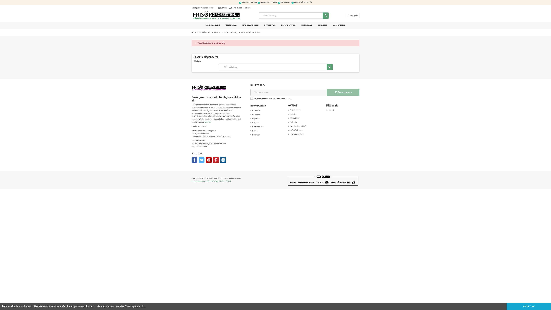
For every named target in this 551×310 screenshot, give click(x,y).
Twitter (201, 160)
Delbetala (256, 111)
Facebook (194, 160)
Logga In (331, 110)
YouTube (209, 160)
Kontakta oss (236, 8)
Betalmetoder (257, 127)
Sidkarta (293, 122)
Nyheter (293, 114)
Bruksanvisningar (297, 134)
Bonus (254, 131)
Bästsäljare (294, 118)
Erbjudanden (295, 110)
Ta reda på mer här (135, 306)
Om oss (224, 8)
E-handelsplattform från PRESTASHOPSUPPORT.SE (211, 181)
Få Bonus (247, 8)
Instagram (223, 160)
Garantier (256, 115)
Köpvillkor (256, 119)
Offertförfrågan (296, 130)
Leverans (256, 135)
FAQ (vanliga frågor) (298, 126)
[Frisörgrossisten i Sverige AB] (217, 15)
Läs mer (208, 122)
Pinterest (216, 160)
